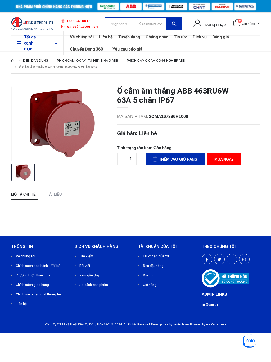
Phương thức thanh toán (34, 275)
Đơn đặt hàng (153, 266)
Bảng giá (220, 36)
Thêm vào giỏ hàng (178, 159)
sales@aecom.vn (82, 26)
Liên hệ (106, 36)
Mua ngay (223, 159)
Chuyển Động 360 (86, 49)
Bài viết (85, 266)
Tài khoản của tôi (156, 256)
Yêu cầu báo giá (127, 49)
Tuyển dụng (129, 36)
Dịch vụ (200, 36)
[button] (246, 24)
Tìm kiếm (86, 256)
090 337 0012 (79, 21)
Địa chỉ (148, 275)
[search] (174, 24)
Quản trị (211, 304)
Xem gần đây (89, 275)
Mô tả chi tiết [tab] (24, 194)
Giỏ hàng (150, 285)
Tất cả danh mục (30, 42)
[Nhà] (12, 61)
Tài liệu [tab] (54, 194)
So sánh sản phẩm (93, 285)
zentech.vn (180, 324)
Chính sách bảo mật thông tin (38, 294)
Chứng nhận (157, 36)
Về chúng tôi (81, 36)
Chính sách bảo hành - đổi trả (38, 266)
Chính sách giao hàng (32, 285)
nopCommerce (216, 324)
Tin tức (180, 36)
